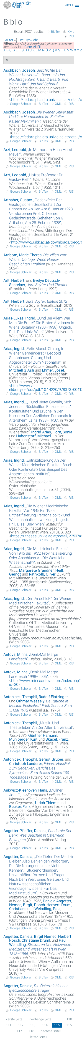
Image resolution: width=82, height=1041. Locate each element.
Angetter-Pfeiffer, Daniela (24, 830)
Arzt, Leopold (14, 149)
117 (19, 1031)
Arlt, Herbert (13, 280)
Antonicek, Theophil (20, 696)
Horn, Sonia (62, 432)
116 (69, 1025)
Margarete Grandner (36, 570)
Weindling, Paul (47, 908)
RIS (71, 36)
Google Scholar (20, 104)
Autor (9, 40)
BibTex (55, 31)
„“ (41, 211)
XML (71, 31)
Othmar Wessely (30, 701)
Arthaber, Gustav (17, 200)
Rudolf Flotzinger (53, 696)
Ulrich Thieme (47, 802)
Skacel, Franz (57, 739)
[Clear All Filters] (35, 47)
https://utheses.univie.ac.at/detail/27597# (46, 536)
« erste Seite (14, 1019)
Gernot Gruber (51, 759)
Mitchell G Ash (21, 370)
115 (57, 1025)
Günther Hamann (42, 735)
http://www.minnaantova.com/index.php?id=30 (45, 682)
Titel (21, 40)
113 (33, 1025)
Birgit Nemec (45, 936)
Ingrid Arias (41, 432)
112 (20, 1025)
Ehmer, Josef (53, 370)
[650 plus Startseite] (41, 5)
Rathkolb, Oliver (42, 574)
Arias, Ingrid (13, 348)
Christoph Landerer (25, 763)
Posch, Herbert (47, 905)
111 (8, 1025)
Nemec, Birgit (20, 905)
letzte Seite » (39, 1037)
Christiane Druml (36, 940)
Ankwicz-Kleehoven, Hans (25, 790)
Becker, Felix (19, 806)
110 (69, 1019)
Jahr (34, 40)
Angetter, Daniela (17, 856)
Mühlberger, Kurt (23, 739)
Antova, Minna (15, 654)
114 (45, 1025)
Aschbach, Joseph (19, 70)
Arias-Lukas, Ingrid (19, 318)
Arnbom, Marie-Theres (22, 255)
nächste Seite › (51, 1031)
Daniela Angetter (57, 901)
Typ (28, 40)
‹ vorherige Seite (40, 1019)
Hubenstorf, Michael (33, 436)
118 (31, 1031)
